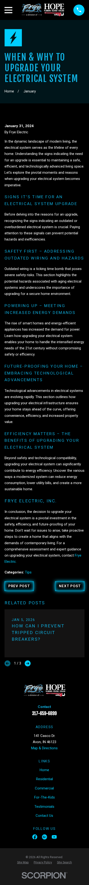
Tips (28, 572)
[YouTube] (54, 836)
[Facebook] (34, 836)
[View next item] (28, 663)
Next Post (70, 586)
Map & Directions (44, 748)
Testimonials (44, 806)
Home (44, 770)
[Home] (43, 10)
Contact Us (44, 815)
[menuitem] (23, 862)
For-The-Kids (44, 797)
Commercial (44, 788)
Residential (44, 779)
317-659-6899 (44, 713)
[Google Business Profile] (44, 836)
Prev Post (19, 586)
